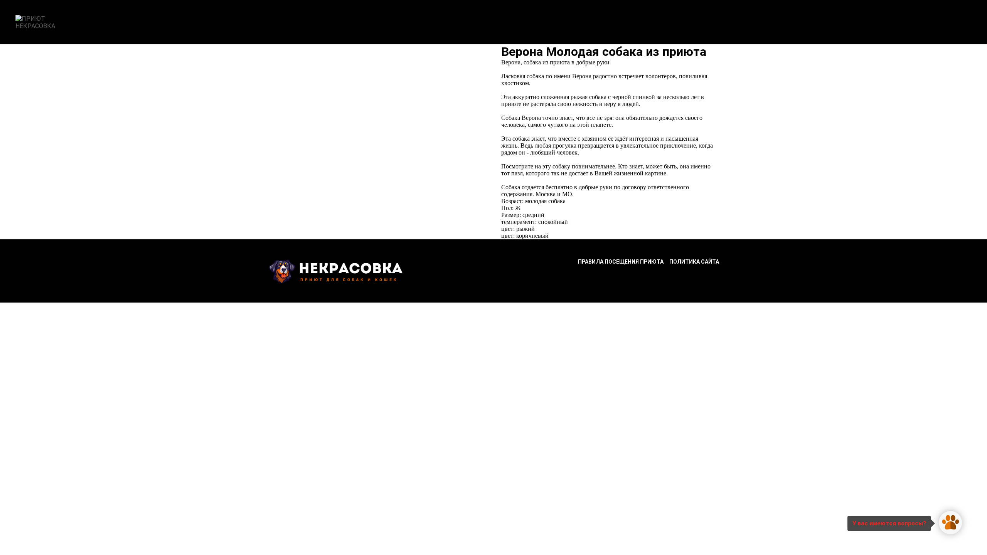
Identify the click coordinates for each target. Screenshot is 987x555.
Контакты (574, 22)
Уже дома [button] (425, 22)
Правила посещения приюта (621, 262)
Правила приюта (519, 22)
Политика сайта (694, 262)
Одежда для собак (634, 22)
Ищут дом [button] (380, 22)
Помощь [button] (466, 22)
